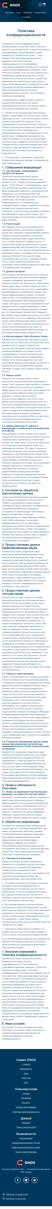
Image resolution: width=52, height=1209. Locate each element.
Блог (26, 1083)
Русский (44, 5)
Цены (26, 1073)
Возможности (26, 1069)
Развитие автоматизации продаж (26, 1147)
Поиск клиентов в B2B (26, 1127)
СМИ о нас (26, 1078)
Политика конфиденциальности (26, 1112)
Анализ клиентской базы (26, 1152)
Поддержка (26, 1098)
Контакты (26, 1103)
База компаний (26, 1138)
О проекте (26, 1064)
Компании (26, 1123)
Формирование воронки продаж (26, 1143)
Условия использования (26, 1107)
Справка (26, 1094)
